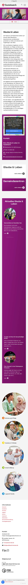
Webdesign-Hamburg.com (8, 581)
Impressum (4, 515)
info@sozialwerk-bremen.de (11, 545)
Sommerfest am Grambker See (13, 223)
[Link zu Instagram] (16, 1)
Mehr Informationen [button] (14, 128)
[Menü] (24, 5)
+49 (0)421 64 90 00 (9, 542)
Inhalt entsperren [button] (14, 130)
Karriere (3, 514)
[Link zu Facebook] (12, 1)
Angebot (4, 512)
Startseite (4, 507)
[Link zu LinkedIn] (14, 1)
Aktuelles (4, 510)
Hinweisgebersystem (6, 521)
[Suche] (21, 5)
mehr (5, 233)
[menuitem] (21, 5)
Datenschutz (4, 517)
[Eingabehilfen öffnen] (2, 582)
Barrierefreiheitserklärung (7, 519)
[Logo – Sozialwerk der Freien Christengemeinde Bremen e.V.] (11, 5)
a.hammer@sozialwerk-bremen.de (13, 156)
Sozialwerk (4, 508)
